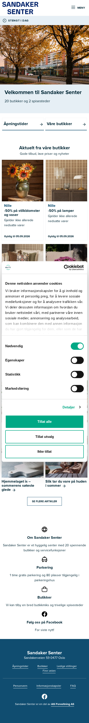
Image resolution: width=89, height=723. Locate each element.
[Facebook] (44, 698)
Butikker (42, 666)
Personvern (20, 686)
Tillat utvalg (44, 437)
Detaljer (69, 407)
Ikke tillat (44, 451)
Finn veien (49, 671)
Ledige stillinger (67, 666)
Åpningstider (20, 666)
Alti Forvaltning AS (62, 704)
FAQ (73, 686)
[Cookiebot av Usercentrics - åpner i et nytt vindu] (64, 268)
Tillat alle (44, 421)
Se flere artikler (44, 501)
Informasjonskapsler (49, 686)
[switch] (77, 360)
